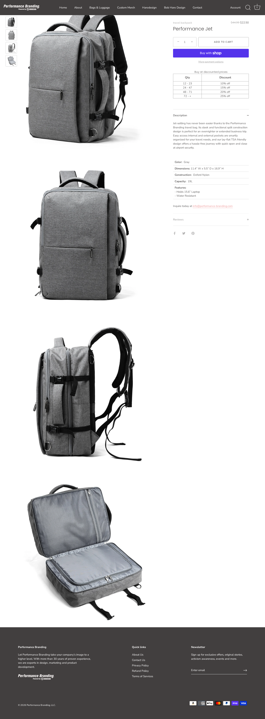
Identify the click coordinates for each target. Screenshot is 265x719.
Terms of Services (142, 676)
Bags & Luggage (99, 7)
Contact (197, 7)
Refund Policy (140, 671)
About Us (137, 654)
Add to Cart (223, 42)
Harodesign (149, 7)
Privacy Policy (140, 665)
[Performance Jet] (11, 22)
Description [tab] (180, 115)
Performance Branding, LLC (41, 705)
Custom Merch (126, 7)
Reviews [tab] (178, 219)
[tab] (211, 167)
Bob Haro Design (174, 7)
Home (63, 7)
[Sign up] (245, 670)
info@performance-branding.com (213, 206)
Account (235, 7)
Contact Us (138, 660)
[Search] (248, 8)
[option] (11, 22)
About (78, 7)
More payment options (211, 61)
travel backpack (182, 23)
